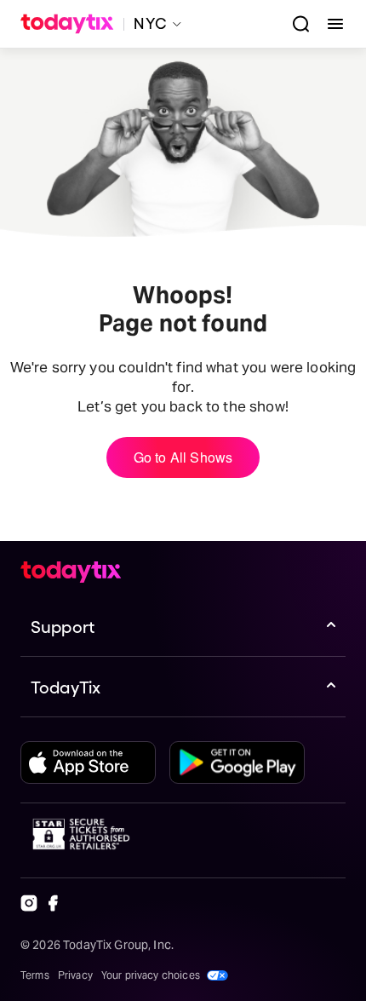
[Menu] (329, 24)
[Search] (294, 24)
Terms (34, 975)
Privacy (75, 975)
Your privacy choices (150, 975)
